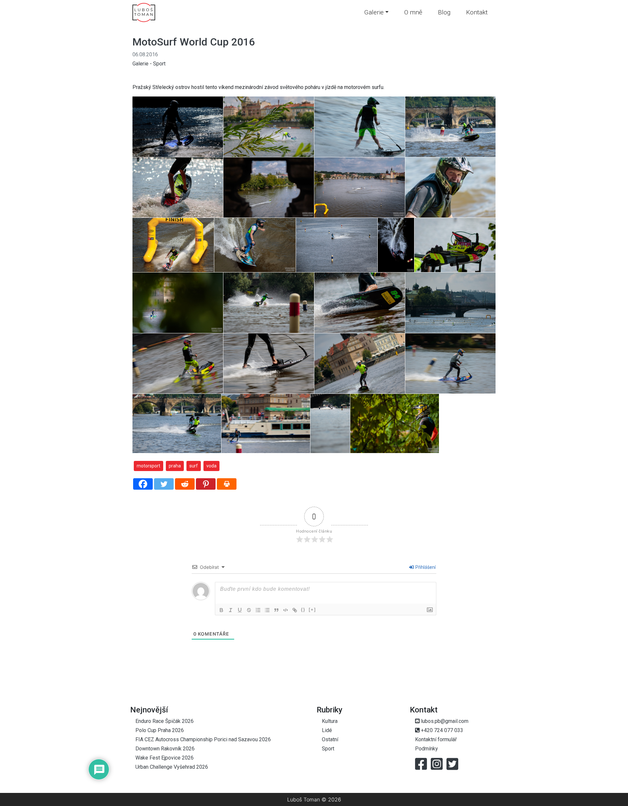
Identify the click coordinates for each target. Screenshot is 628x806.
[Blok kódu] (285, 610)
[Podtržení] (239, 610)
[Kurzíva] (230, 610)
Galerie (374, 12)
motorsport (148, 465)
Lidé (327, 730)
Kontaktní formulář (436, 739)
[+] (312, 609)
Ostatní (330, 739)
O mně (413, 12)
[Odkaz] (294, 610)
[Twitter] (164, 484)
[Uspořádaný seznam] (258, 610)
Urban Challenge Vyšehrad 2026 (171, 767)
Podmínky (426, 748)
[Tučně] (221, 610)
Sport (159, 64)
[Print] (226, 484)
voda (211, 465)
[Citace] (276, 610)
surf (193, 465)
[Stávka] (248, 610)
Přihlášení (425, 567)
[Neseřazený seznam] (267, 610)
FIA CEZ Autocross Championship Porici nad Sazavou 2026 (203, 739)
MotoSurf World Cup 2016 (193, 42)
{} (303, 609)
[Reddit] (185, 484)
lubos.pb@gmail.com (444, 721)
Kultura (330, 721)
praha (175, 465)
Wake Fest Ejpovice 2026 (164, 758)
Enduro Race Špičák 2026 (164, 721)
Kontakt (477, 12)
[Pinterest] (206, 484)
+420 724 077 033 (441, 730)
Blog (444, 12)
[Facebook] (143, 484)
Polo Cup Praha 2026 (159, 730)
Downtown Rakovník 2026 (165, 748)
